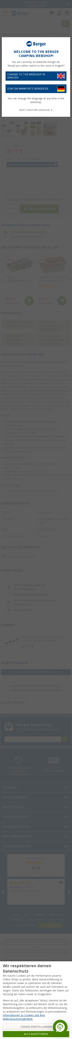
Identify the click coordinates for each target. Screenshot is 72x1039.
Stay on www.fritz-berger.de (27, 88)
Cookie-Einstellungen (36, 1026)
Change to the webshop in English (26, 76)
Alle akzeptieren (36, 1034)
